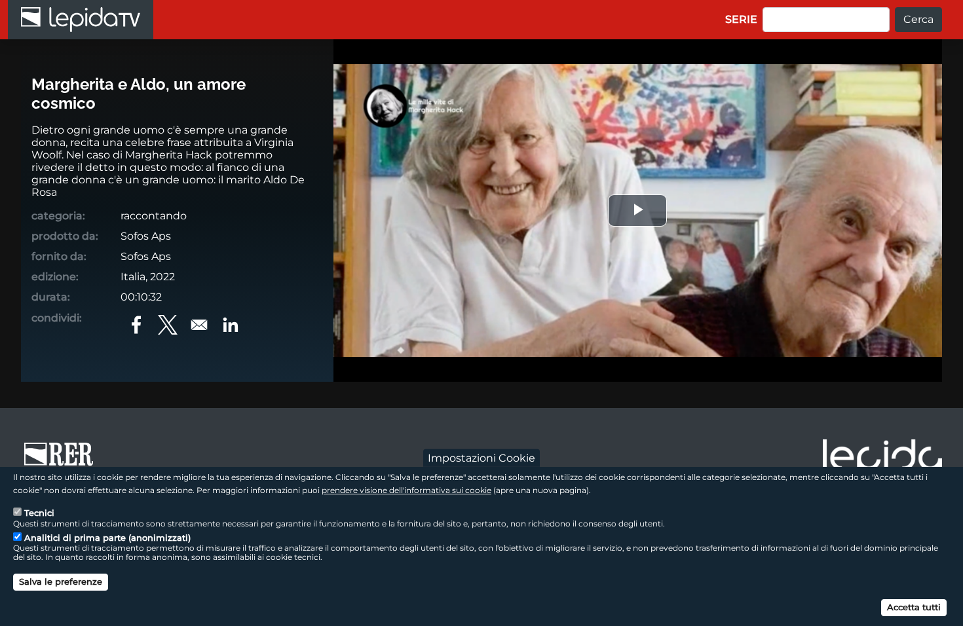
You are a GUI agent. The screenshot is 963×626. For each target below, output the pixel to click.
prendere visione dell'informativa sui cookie (406, 489)
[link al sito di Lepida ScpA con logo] (882, 458)
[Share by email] (199, 325)
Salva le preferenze (60, 581)
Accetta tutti (914, 606)
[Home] (80, 19)
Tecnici (39, 512)
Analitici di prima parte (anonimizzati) (107, 537)
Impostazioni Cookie (481, 457)
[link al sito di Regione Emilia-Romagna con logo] (63, 460)
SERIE (741, 19)
